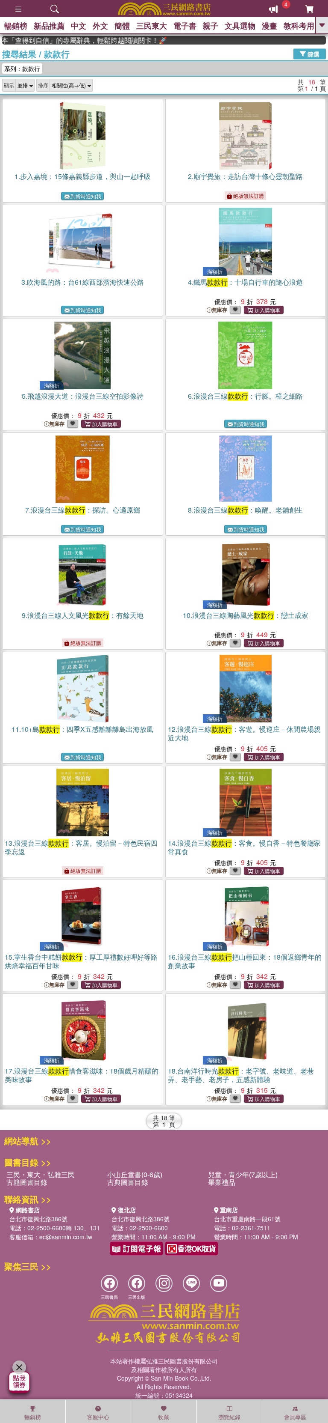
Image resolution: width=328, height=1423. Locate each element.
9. (83, 615)
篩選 (312, 53)
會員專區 (295, 1417)
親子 (210, 25)
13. (81, 847)
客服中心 (98, 1417)
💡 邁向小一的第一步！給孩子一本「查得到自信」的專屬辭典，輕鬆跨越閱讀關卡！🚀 (73, 40)
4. (245, 282)
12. (244, 733)
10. (245, 615)
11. (82, 729)
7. (82, 510)
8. (245, 510)
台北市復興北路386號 (38, 1218)
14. (244, 847)
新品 (49, 25)
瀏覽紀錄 (229, 1417)
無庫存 (219, 309)
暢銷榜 (15, 25)
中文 (78, 25)
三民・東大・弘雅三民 (40, 1174)
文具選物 (240, 25)
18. (241, 1075)
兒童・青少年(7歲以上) (243, 1174)
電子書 (184, 25)
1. (83, 176)
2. (245, 176)
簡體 (122, 25)
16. (245, 961)
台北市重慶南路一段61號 (247, 1218)
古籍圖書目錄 (26, 1182)
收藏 (163, 1417)
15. (81, 961)
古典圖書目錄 (127, 1182)
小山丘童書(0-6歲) (134, 1174)
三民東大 (151, 25)
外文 (100, 25)
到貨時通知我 (85, 196)
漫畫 (269, 25)
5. (83, 396)
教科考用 (299, 25)
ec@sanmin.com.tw (65, 1236)
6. (245, 396)
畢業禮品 (221, 1182)
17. (81, 1075)
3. (82, 282)
